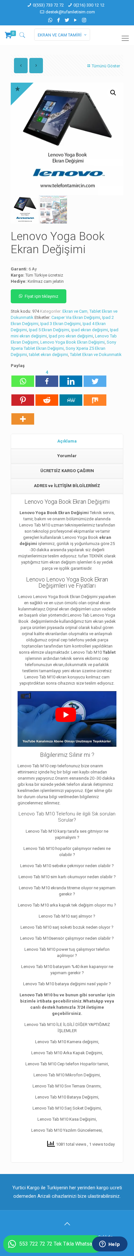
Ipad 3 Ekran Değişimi (60, 323)
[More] (22, 416)
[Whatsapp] (22, 378)
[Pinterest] (22, 397)
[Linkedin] (71, 378)
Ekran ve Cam (74, 311)
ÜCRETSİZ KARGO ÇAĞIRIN (67, 470)
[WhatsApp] (50, 20)
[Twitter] (67, 20)
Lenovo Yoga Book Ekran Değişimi (72, 342)
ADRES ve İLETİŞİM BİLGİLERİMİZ (67, 485)
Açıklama (67, 441)
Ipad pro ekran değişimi (71, 336)
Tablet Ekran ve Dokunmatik (96, 354)
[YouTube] (75, 20)
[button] (113, 93)
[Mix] (95, 397)
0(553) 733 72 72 (48, 5)
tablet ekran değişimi (48, 354)
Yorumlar (67, 455)
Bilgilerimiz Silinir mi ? (67, 754)
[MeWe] (71, 397)
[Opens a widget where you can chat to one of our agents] (109, 1244)
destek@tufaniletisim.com (70, 11)
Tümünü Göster (106, 65)
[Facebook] (58, 20)
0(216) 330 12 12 (89, 5)
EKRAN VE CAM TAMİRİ (60, 35)
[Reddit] (46, 397)
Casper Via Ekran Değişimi (75, 317)
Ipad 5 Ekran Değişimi (49, 329)
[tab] (67, 441)
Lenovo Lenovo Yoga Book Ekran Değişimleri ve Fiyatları (67, 582)
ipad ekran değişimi (89, 329)
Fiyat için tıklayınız (41, 296)
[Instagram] (84, 20)
